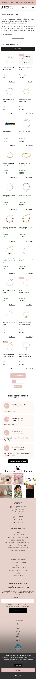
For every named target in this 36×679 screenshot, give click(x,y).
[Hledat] (26, 7)
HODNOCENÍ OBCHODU (18, 563)
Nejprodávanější (10, 44)
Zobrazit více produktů (18, 38)
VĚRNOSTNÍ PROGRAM (18, 550)
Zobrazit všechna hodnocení (18, 461)
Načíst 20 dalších (18, 376)
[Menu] (33, 7)
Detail (30, 82)
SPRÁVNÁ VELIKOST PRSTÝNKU (18, 571)
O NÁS (18, 532)
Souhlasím (18, 670)
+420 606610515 (19, 510)
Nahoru (19, 387)
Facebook (19, 514)
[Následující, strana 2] (18, 381)
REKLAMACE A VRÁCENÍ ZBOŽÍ (18, 537)
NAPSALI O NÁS (18, 576)
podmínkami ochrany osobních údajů (18, 606)
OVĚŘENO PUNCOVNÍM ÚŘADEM (18, 548)
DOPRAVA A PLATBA (18, 535)
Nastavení (18, 665)
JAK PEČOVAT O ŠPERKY (18, 568)
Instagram (19, 517)
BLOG (18, 565)
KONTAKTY (18, 553)
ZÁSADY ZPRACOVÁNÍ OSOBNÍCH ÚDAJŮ (18, 543)
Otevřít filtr (18, 49)
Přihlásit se (18, 611)
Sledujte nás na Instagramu (18, 471)
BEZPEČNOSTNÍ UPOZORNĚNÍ (18, 545)
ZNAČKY (18, 573)
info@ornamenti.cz (19, 507)
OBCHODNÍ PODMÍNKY (18, 540)
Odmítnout (18, 675)
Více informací (22, 662)
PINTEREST (19, 522)
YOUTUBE (19, 519)
